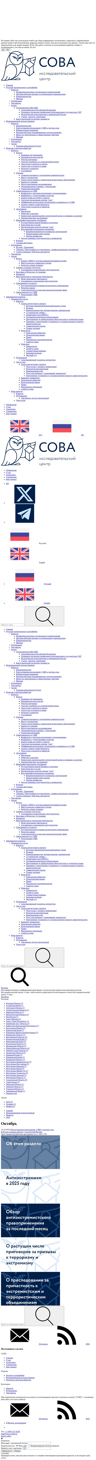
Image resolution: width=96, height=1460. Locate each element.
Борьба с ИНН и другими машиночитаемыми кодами (43, 261)
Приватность (31, 346)
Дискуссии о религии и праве (33, 166)
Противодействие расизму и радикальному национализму (41, 94)
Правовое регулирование (31, 155)
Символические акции (35, 326)
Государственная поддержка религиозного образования (44, 286)
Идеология (25, 331)
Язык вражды (17, 391)
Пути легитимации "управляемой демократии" (46, 373)
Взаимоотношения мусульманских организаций (46, 231)
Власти (19, 153)
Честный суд (31, 355)
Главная (9, 1358)
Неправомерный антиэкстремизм (20, 1378)
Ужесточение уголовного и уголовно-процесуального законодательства (56, 376)
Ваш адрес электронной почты (14, 1443)
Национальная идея (34, 371)
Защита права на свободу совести (35, 198)
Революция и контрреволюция (39, 340)
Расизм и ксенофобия (15, 1375)
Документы (16, 103)
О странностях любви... (36, 313)
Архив (14, 105)
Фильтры (5, 997)
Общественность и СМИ (26, 191)
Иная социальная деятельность (34, 279)
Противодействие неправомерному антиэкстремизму (39, 132)
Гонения (19, 173)
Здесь (32, 43)
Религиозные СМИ (29, 295)
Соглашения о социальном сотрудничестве (39, 281)
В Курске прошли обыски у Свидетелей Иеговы (21, 1132)
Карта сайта (6, 1436)
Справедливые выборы (36, 351)
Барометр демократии (30, 378)
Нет (7, 50)
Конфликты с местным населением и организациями (43, 193)
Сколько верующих (24, 243)
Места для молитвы (29, 177)
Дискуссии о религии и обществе (35, 207)
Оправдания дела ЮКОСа (37, 315)
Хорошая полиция (34, 353)
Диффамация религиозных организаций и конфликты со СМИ (48, 202)
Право (28, 337)
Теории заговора (33, 328)
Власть (19, 259)
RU (82, 435)
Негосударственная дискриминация (36, 184)
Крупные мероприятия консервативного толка (46, 306)
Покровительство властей (32, 157)
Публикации (16, 101)
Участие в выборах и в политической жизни (40, 162)
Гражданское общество (36, 333)
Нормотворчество (23, 96)
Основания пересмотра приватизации (42, 317)
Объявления (11, 405)
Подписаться (7, 1451)
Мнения (19, 99)
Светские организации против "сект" (37, 200)
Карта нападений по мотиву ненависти (33, 119)
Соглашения (26, 171)
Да (3, 50)
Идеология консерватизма (37, 369)
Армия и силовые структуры (28, 268)
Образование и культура (26, 283)
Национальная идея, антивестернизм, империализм (48, 310)
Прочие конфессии (34, 236)
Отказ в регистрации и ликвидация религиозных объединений (48, 180)
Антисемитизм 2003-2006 (27, 108)
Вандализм (25, 211)
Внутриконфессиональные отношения (37, 229)
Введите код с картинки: (11, 1448)
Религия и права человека (32, 265)
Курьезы (19, 240)
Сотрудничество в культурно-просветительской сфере (44, 290)
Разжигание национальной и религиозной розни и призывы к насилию (51, 216)
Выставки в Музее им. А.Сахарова (31, 272)
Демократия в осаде (19, 299)
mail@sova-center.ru (9, 1434)
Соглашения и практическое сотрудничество (40, 270)
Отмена (17, 1451)
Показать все (11, 1093)
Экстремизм (21, 209)
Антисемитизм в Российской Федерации (38, 110)
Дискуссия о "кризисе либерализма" (41, 367)
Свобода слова (32, 342)
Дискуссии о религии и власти (34, 164)
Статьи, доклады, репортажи (33, 117)
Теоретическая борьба (30, 189)
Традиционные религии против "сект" (37, 227)
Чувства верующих (29, 159)
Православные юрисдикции (38, 234)
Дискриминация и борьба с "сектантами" (38, 186)
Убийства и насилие (29, 213)
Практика (25, 344)
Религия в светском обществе (18, 1380)
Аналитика (11, 409)
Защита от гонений (29, 182)
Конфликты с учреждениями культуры (37, 195)
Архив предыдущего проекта (33, 304)
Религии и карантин (29, 168)
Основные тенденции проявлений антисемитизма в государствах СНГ (51, 112)
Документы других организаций (35, 398)
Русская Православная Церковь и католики (39, 222)
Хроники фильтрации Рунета (28, 146)
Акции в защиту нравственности (35, 204)
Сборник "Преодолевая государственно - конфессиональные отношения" (47, 250)
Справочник (11, 411)
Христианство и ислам (30, 225)
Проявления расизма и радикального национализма (38, 92)
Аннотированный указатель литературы (38, 360)
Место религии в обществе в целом (36, 263)
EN (40, 435)
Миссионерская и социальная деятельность (34, 277)
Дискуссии (20, 362)
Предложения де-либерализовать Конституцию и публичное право (54, 319)
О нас (8, 407)
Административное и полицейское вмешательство (42, 175)
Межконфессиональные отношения (31, 220)
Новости (14, 90)
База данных (11, 414)
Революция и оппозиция (31, 387)
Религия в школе (28, 288)
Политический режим (35, 335)
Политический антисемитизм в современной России (43, 114)
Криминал (20, 274)
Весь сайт (22, 1446)
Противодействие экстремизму (34, 218)
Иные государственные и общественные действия (37, 135)
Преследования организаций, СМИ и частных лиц (37, 128)
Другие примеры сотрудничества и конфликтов (41, 238)
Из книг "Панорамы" (25, 247)
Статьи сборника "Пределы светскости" (33, 252)
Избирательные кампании (27, 130)
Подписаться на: (8, 1446)
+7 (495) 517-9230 (12, 1431)
